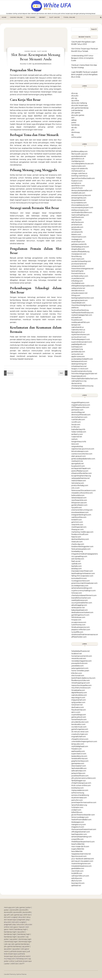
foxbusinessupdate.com (80, 549)
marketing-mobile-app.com (82, 532)
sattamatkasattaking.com (81, 837)
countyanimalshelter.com (81, 603)
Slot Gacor (54, 17)
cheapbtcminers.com (79, 739)
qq (72, 135)
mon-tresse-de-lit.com (80, 846)
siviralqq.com (76, 569)
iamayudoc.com (77, 744)
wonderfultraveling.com (81, 261)
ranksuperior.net (78, 608)
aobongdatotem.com (79, 668)
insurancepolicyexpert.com (82, 208)
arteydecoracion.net (79, 293)
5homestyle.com (78, 388)
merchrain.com (77, 871)
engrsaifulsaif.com (78, 737)
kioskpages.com (77, 822)
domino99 (14, 910)
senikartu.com (77, 434)
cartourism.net (77, 354)
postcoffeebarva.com (79, 471)
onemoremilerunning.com (82, 510)
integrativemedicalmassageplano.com (86, 554)
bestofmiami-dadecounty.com (83, 678)
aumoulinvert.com (78, 337)
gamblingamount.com (80, 615)
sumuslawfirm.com (79, 578)
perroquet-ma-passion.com (82, 861)
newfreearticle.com (79, 500)
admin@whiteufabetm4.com (42, 64)
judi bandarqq (77, 110)
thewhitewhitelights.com (81, 305)
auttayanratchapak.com (81, 468)
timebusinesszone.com (80, 627)
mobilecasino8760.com (80, 322)
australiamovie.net (78, 156)
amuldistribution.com (80, 722)
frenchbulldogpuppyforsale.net (84, 374)
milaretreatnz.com (78, 237)
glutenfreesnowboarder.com (83, 815)
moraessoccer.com (78, 254)
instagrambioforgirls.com (81, 515)
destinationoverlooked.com (82, 612)
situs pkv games (77, 115)
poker (73, 123)
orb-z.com (75, 488)
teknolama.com (77, 483)
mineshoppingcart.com (80, 683)
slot (72, 118)
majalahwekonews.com (80, 405)
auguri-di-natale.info (79, 168)
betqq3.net (75, 325)
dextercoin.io (76, 383)
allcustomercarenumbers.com (83, 778)
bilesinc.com (76, 234)
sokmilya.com (76, 878)
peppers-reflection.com (80, 629)
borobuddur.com (78, 724)
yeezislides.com (77, 666)
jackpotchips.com (78, 773)
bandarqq (75, 125)
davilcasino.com (77, 707)
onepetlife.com (77, 839)
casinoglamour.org (78, 381)
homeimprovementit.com (81, 656)
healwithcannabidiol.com (81, 820)
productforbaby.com (79, 485)
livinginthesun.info (78, 442)
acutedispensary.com (79, 586)
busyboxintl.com (78, 466)
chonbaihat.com (77, 283)
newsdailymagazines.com (81, 661)
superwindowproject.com (81, 342)
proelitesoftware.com (79, 776)
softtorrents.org (77, 793)
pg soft (7, 915)
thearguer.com (77, 529)
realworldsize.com (78, 481)
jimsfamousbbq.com (79, 151)
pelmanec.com (77, 410)
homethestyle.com (78, 719)
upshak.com (76, 564)
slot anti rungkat (10, 917)
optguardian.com (78, 702)
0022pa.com (76, 229)
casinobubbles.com (79, 695)
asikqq (73, 120)
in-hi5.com (75, 427)
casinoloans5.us (77, 327)
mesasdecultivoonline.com (82, 493)
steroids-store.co (77, 291)
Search (94, 29)
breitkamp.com (77, 788)
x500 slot (27, 915)
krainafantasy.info (78, 429)
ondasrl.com (76, 810)
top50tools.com (77, 217)
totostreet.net (77, 705)
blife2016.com (76, 812)
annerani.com (76, 225)
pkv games (75, 113)
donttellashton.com (79, 417)
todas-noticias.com (78, 432)
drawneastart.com (78, 766)
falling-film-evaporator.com (82, 576)
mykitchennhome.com (80, 334)
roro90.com (76, 422)
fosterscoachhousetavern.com (83, 490)
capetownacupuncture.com (82, 449)
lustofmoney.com (78, 625)
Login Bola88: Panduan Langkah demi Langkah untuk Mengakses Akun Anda (84, 74)
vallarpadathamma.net (80, 478)
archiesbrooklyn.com (79, 276)
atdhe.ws (74, 308)
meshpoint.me (77, 461)
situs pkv (74, 96)
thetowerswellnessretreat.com (83, 829)
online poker (76, 137)
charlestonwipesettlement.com (84, 595)
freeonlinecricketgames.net (82, 269)
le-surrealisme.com (79, 203)
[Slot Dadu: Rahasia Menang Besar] (8, 373)
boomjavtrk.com (77, 883)
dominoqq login (25, 939)
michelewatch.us (78, 171)
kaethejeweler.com (79, 834)
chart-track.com (77, 259)
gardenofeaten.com (79, 505)
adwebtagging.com (79, 605)
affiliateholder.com (78, 637)
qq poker (21, 932)
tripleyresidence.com (79, 790)
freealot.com (76, 749)
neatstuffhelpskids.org (80, 251)
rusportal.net (76, 437)
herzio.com (75, 424)
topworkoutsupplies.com (81, 685)
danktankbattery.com (80, 539)
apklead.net (76, 885)
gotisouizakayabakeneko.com (83, 459)
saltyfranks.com (77, 222)
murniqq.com (9, 959)
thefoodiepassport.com (80, 339)
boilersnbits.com (77, 495)
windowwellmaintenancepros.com (85, 634)
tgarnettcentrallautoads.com (83, 178)
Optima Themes (21, 974)
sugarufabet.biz (77, 849)
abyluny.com (76, 881)
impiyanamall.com (78, 700)
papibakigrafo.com (78, 344)
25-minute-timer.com (79, 732)
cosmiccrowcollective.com (81, 454)
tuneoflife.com (77, 632)
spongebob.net (77, 463)
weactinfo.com (77, 525)
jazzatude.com (77, 227)
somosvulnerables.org (80, 795)
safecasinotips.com (78, 771)
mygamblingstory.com (80, 402)
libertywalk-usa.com (79, 154)
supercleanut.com (78, 754)
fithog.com (75, 295)
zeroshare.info (77, 232)
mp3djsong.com (77, 161)
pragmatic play (23, 920)
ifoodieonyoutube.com (80, 680)
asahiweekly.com (78, 751)
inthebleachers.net (79, 366)
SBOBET (42, 17)
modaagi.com (76, 239)
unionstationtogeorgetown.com (84, 741)
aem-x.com (75, 712)
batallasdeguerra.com (80, 247)
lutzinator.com (77, 807)
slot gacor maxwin (17, 927)
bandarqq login (21, 929)
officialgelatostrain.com (80, 832)
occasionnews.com (78, 622)
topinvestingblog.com (80, 215)
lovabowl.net (76, 654)
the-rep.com (76, 220)
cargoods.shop (77, 446)
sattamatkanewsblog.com (81, 588)
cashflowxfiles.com (78, 517)
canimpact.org (77, 349)
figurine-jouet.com (78, 856)
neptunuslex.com (78, 166)
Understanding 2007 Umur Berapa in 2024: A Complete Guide (82, 58)
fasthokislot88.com (79, 768)
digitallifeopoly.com (79, 693)
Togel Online (69, 17)
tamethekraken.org (79, 805)
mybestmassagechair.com (81, 315)
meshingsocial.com (78, 527)
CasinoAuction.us (78, 330)
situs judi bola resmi (22, 956)
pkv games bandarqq (79, 108)
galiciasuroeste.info (79, 244)
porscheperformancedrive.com (83, 802)
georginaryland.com (79, 300)
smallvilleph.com (78, 242)
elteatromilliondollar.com (81, 473)
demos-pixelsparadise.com (81, 190)
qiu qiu (74, 127)
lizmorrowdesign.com (80, 817)
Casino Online (16, 17)
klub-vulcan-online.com (81, 785)
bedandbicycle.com (79, 756)
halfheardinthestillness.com (82, 313)
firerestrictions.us (78, 273)
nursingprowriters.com (80, 581)
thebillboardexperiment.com (83, 842)
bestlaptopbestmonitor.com (82, 298)
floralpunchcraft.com (79, 534)
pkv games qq (16, 915)
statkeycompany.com (79, 210)
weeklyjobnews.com (79, 600)
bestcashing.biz (77, 271)
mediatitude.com (78, 193)
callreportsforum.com (80, 876)
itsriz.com (75, 444)
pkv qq (74, 98)
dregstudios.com (78, 249)
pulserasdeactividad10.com (82, 359)
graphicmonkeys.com (79, 761)
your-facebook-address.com (82, 859)
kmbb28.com (76, 873)
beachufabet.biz (77, 844)
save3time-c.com (78, 186)
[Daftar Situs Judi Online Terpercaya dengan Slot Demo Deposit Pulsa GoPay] (51, 7)
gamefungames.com (79, 729)
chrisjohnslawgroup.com (81, 783)
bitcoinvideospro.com (79, 451)
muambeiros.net (78, 278)
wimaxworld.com (78, 266)
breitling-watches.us (79, 176)
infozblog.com (77, 281)
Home (4, 17)
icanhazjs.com (76, 347)
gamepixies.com (77, 763)
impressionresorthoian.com (82, 571)
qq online (75, 100)
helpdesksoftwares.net (80, 651)
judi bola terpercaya (18, 951)
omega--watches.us (79, 173)
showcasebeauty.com (80, 205)
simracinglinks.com (78, 198)
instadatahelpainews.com (81, 866)
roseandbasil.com (78, 303)
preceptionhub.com (79, 663)
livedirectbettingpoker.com (82, 546)
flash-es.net (75, 561)
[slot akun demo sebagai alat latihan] (62, 373)
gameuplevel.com (78, 717)
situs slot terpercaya (79, 105)
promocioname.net (79, 264)
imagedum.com (77, 827)
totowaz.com (76, 593)
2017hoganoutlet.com (80, 407)
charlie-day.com (77, 544)
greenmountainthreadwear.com (84, 583)
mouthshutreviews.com (80, 688)
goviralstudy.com (78, 352)
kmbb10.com (76, 520)
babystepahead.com (79, 610)
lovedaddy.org (77, 551)
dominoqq (75, 132)
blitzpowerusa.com (79, 503)
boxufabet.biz (76, 851)
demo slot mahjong (79, 103)
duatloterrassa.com (79, 798)
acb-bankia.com (77, 559)
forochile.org (76, 256)
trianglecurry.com (78, 824)
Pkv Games (30, 17)
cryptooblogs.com (78, 715)
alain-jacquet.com (78, 456)
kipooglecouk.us (78, 332)
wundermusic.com (78, 727)
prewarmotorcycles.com (81, 195)
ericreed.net (76, 317)
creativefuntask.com (79, 734)
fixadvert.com (76, 181)
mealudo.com (76, 542)
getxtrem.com (77, 522)
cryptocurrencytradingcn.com (83, 590)
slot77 (22, 964)
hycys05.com (76, 507)
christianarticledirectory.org (82, 386)
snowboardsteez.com (79, 512)
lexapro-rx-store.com (79, 369)
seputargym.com (78, 698)
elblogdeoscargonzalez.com (82, 286)
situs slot (22, 917)
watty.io (74, 439)
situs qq (74, 93)
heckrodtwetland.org (80, 310)
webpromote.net (78, 288)
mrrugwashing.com (79, 556)
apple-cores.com (78, 356)
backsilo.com (76, 566)
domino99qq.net (78, 412)
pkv (72, 130)
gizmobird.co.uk (77, 159)
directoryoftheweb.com (80, 415)
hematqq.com (21, 959)
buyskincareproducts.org (81, 371)
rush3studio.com (78, 419)
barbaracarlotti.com (79, 361)
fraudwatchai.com (78, 710)
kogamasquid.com (78, 376)
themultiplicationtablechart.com (84, 378)
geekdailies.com (77, 868)
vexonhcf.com (77, 188)
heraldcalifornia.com (79, 758)
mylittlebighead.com (79, 746)
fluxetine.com (76, 320)
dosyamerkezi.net (78, 200)
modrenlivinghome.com (81, 864)
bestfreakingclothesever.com (83, 573)
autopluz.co (76, 183)
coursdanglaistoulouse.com (82, 164)
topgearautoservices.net (81, 854)
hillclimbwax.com (78, 617)
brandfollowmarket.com (81, 598)
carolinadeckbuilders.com (81, 212)
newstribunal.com (78, 658)
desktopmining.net (79, 364)
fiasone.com (76, 537)
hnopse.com (76, 620)
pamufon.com (77, 800)
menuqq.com (9, 907)
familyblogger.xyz (78, 781)
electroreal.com (77, 675)
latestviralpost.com (78, 498)
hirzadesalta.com (78, 690)
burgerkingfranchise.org (81, 476)
